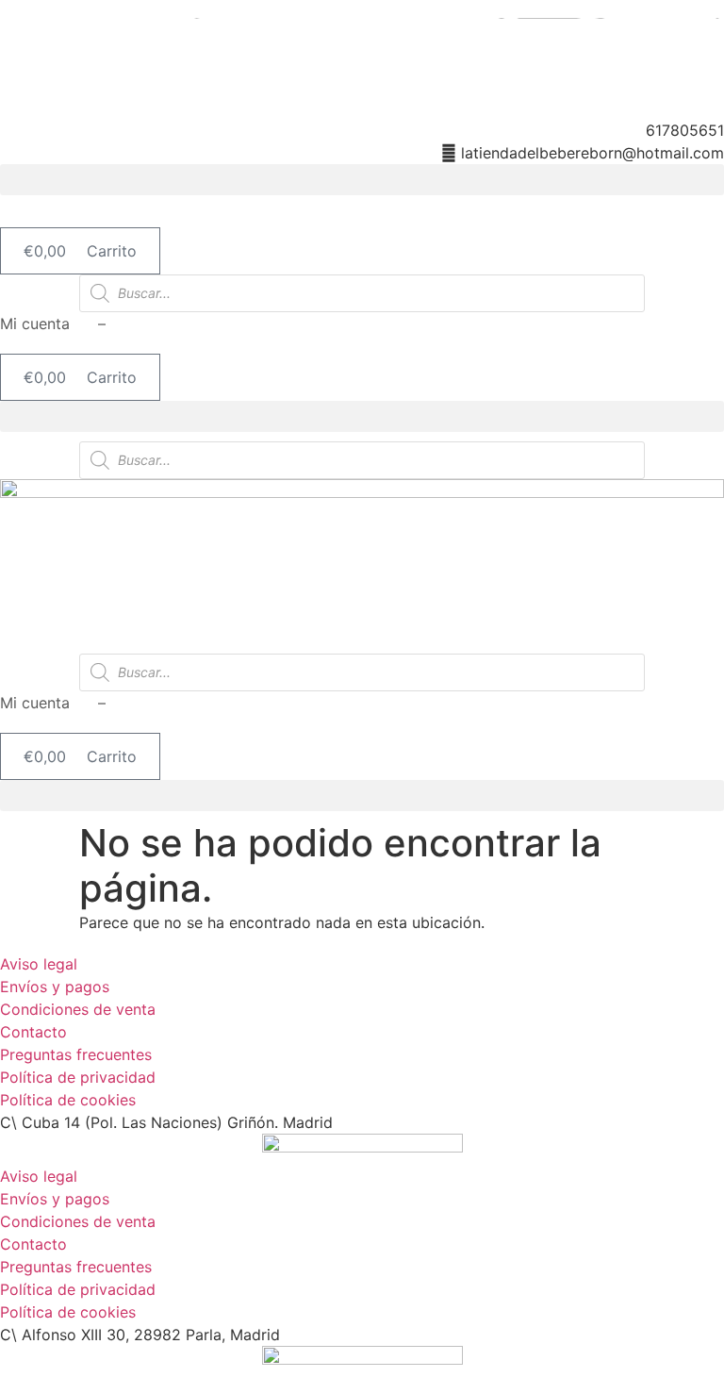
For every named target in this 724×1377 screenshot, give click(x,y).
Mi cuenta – (53, 323)
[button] (362, 179)
